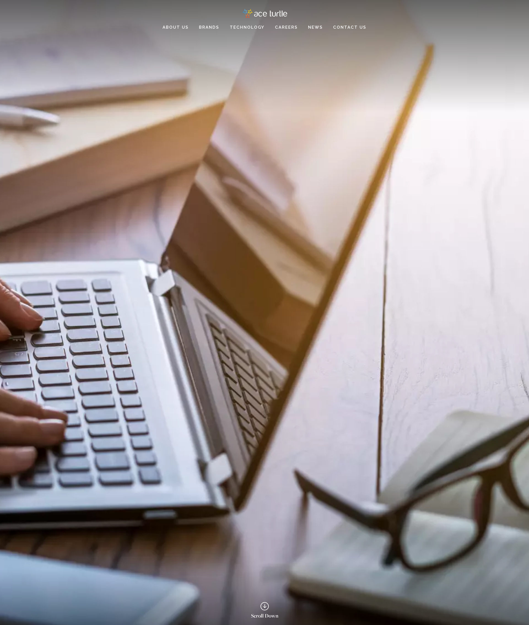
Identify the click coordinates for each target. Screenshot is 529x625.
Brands (209, 27)
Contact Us (349, 27)
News (315, 27)
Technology (247, 27)
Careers (286, 27)
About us (175, 27)
